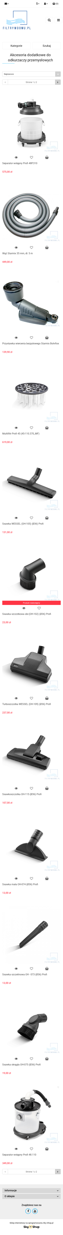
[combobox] (31, 74)
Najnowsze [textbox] (9, 74)
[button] (55, 4)
